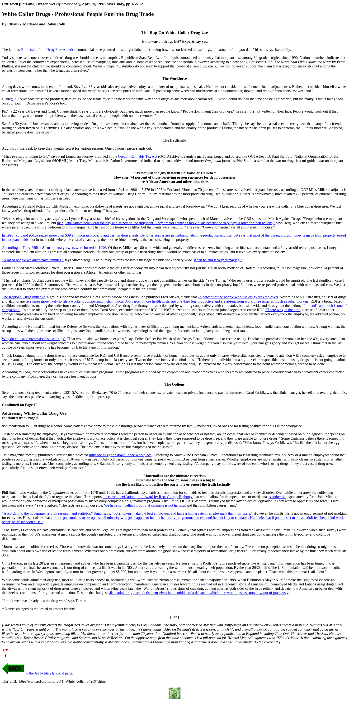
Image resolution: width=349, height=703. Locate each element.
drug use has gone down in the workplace (120, 455)
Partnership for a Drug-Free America (48, 50)
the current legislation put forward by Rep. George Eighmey (148, 497)
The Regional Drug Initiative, (24, 297)
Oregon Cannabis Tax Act (137, 156)
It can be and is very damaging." (218, 260)
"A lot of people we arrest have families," (33, 260)
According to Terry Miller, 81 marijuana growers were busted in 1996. (54, 248)
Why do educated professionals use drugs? (34, 339)
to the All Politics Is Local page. (48, 673)
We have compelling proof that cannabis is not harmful (145, 505)
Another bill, (278, 497)
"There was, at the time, (283, 310)
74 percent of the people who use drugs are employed (238, 297)
